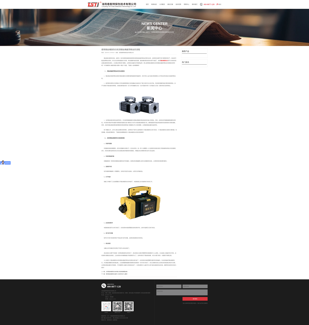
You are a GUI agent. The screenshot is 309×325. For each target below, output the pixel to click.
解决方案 (170, 4)
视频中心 (186, 4)
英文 (220, 4)
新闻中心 (148, 32)
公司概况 (162, 4)
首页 (147, 4)
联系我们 (194, 4)
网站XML (103, 320)
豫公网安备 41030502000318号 (120, 318)
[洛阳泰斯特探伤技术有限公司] (112, 4)
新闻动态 (154, 4)
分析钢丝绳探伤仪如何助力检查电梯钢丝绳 (116, 271)
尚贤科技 (115, 320)
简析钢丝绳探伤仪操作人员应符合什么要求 (116, 274)
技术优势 (178, 4)
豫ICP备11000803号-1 (106, 318)
